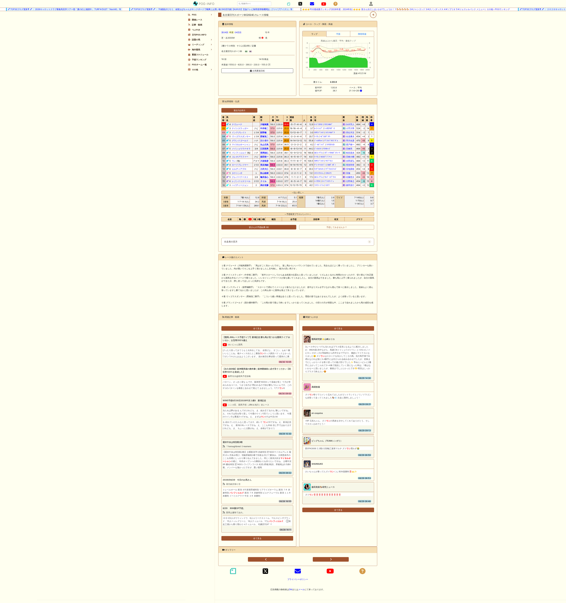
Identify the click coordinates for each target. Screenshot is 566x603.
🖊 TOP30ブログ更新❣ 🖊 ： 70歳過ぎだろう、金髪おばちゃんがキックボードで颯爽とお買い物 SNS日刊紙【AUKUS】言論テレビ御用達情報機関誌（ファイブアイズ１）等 (198, 9)
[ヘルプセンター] (335, 4)
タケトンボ (237, 173)
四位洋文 (348, 132)
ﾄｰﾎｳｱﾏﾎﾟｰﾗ (329, 128)
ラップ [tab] (314, 34)
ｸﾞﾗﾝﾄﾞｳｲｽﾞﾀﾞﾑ (331, 140)
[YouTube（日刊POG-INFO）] (323, 4)
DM (290, 589)
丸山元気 (264, 144)
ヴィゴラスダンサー (241, 136)
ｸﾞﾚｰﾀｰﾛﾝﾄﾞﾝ (320, 165)
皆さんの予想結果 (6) (259, 227)
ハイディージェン (240, 185)
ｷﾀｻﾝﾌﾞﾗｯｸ (319, 132)
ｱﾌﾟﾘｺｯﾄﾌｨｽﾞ (331, 169)
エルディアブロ (239, 169)
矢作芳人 (348, 124)
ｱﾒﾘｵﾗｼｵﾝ (330, 144)
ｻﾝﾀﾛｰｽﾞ (327, 148)
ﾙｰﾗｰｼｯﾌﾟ (318, 128)
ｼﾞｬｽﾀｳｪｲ (318, 140)
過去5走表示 (239, 110)
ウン (234, 161)
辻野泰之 (348, 181)
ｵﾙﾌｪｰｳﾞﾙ (318, 152)
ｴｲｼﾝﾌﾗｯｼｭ (319, 173)
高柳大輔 (348, 156)
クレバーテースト (240, 177)
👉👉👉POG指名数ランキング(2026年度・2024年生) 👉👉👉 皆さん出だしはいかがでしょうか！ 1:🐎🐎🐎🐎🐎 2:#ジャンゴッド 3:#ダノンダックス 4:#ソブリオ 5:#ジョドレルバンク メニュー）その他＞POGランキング (393, 9)
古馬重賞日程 (258, 70)
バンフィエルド (239, 152)
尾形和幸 (348, 165)
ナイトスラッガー (240, 128)
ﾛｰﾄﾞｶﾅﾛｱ (318, 124)
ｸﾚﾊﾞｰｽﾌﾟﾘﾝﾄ (330, 177)
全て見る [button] (257, 328)
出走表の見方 (230, 241)
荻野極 (263, 132)
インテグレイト (239, 132)
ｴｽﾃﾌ (327, 185)
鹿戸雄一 (348, 144)
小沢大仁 (264, 169)
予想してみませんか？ (336, 227)
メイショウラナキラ (241, 148)
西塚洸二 (264, 136)
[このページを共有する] (373, 14)
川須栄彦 (264, 161)
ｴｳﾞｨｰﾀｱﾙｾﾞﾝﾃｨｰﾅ (332, 152)
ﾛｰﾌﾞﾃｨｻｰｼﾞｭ (328, 181)
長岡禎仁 (264, 152)
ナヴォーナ (237, 124)
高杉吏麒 (264, 185)
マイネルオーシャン (241, 144)
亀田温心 (264, 177)
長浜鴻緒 (264, 165)
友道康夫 (348, 136)
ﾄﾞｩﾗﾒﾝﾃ (317, 148)
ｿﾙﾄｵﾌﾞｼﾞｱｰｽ (326, 156)
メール (301, 589)
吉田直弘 (348, 161)
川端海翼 (264, 124)
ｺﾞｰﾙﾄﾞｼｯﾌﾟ (319, 144)
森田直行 (348, 185)
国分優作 (264, 140)
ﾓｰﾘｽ (316, 136)
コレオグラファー (240, 156)
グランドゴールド (240, 140)
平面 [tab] (338, 34)
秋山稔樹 (264, 173)
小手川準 (348, 128)
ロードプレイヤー (240, 165)
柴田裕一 (264, 156)
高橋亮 (348, 148)
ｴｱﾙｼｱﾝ (328, 173)
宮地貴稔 (348, 169)
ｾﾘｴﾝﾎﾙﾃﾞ (328, 124)
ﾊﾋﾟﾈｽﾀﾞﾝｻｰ (325, 136)
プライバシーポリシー (297, 579)
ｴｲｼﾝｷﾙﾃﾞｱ (330, 132)
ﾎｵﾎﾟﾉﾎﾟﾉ (332, 165)
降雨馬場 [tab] (362, 34)
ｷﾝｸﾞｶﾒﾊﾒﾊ (319, 169)
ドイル (263, 181)
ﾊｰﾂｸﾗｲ (317, 181)
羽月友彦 (348, 140)
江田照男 (264, 148)
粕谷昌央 (348, 152)
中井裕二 (264, 128)
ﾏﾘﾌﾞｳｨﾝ (329, 161)
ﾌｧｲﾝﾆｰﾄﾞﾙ (319, 185)
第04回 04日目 (231, 32)
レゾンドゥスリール (241, 181)
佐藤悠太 (348, 177)
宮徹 (348, 173)
